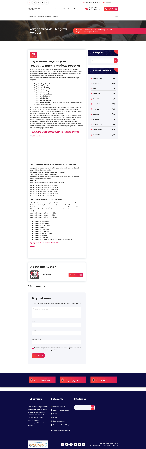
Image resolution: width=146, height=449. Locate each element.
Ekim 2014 (96, 114)
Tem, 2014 (33, 55)
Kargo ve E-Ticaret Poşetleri (61, 426)
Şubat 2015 (96, 94)
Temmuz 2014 (97, 130)
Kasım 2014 (96, 109)
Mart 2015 (96, 89)
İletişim (55, 17)
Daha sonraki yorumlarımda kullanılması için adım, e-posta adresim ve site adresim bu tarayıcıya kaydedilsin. (56, 349)
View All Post (74, 275)
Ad (33, 321)
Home (79, 30)
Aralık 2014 (96, 104)
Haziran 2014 (97, 135)
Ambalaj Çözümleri (44, 17)
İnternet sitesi (36, 339)
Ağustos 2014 (97, 125)
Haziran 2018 (97, 83)
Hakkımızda (32, 17)
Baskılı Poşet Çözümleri (105, 30)
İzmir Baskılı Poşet (59, 421)
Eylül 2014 (96, 119)
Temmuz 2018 (97, 78)
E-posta (35, 330)
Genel (55, 414)
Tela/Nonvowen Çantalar (61, 431)
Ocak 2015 (96, 99)
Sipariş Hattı (109, 9)
